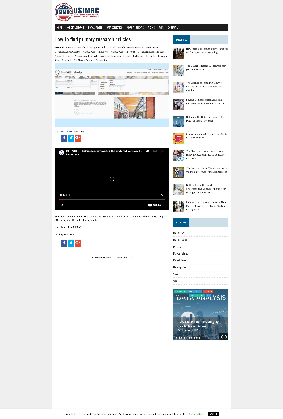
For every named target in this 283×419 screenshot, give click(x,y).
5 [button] (187, 338)
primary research (63, 55)
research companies (110, 55)
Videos (151, 27)
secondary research (156, 55)
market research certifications (142, 47)
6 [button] (189, 338)
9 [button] (197, 338)
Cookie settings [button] (196, 414)
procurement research (85, 55)
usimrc (69, 131)
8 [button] (194, 338)
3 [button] (182, 338)
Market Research (75, 27)
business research (75, 47)
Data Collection (114, 27)
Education (177, 246)
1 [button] (177, 338)
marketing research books (151, 51)
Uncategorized (179, 267)
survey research (63, 60)
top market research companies (90, 60)
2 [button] (179, 338)
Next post (122, 257)
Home (59, 27)
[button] (221, 336)
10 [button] (199, 338)
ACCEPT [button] (213, 414)
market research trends (123, 51)
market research (116, 47)
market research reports (95, 51)
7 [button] (192, 338)
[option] (200, 314)
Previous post (103, 257)
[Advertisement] (198, 365)
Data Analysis (95, 27)
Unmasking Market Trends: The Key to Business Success (200, 324)
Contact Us (174, 27)
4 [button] (184, 338)
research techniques (133, 55)
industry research (96, 47)
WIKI (161, 27)
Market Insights (135, 27)
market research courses (67, 51)
